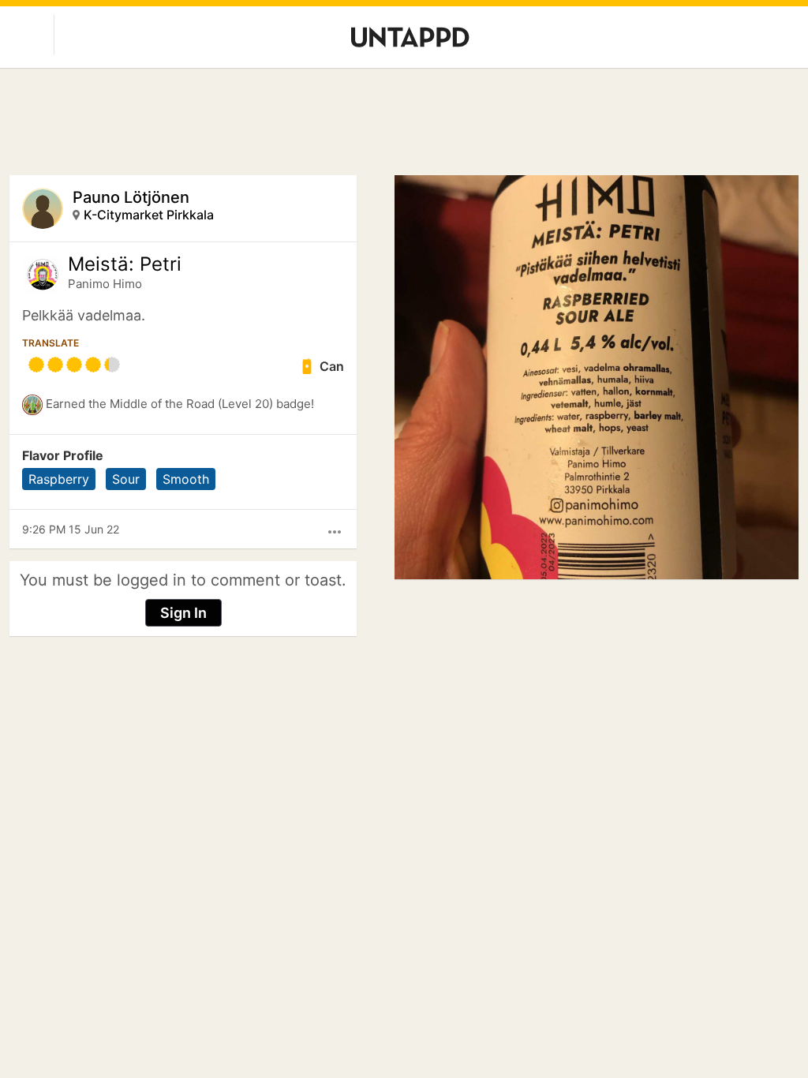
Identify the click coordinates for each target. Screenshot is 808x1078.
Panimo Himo (105, 283)
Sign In (183, 613)
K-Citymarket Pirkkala (149, 215)
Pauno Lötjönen (131, 197)
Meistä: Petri (124, 264)
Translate (50, 343)
